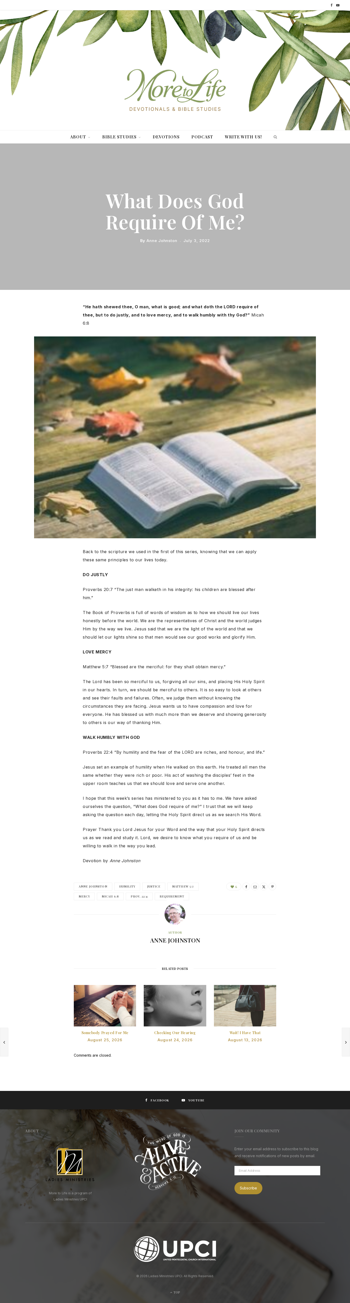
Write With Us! (243, 136)
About (78, 136)
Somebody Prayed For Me (105, 1032)
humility (127, 886)
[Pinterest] (272, 886)
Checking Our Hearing (174, 1032)
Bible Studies (119, 136)
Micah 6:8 (110, 896)
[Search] (274, 137)
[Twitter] (53, 335)
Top (176, 1292)
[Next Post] (346, 1042)
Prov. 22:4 (139, 896)
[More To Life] (175, 90)
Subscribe (248, 1188)
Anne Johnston (162, 240)
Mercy (84, 896)
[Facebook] (53, 322)
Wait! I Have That (245, 1032)
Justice (153, 886)
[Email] (255, 886)
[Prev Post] (4, 1042)
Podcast (202, 136)
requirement (172, 896)
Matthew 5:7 (183, 886)
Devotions (166, 136)
